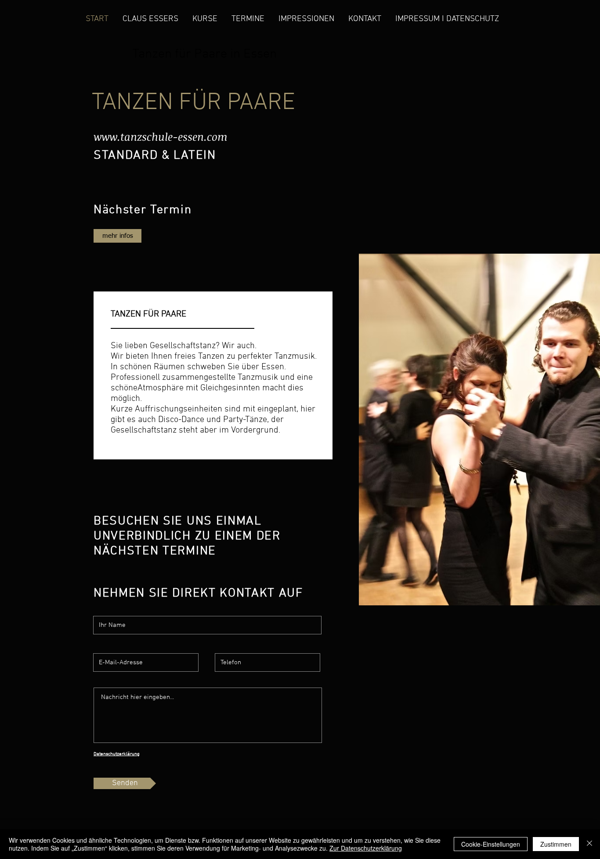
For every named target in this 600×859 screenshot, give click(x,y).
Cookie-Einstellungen (490, 844)
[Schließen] (589, 844)
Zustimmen (555, 844)
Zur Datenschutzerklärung (365, 848)
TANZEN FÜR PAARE (193, 103)
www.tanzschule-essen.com (161, 136)
